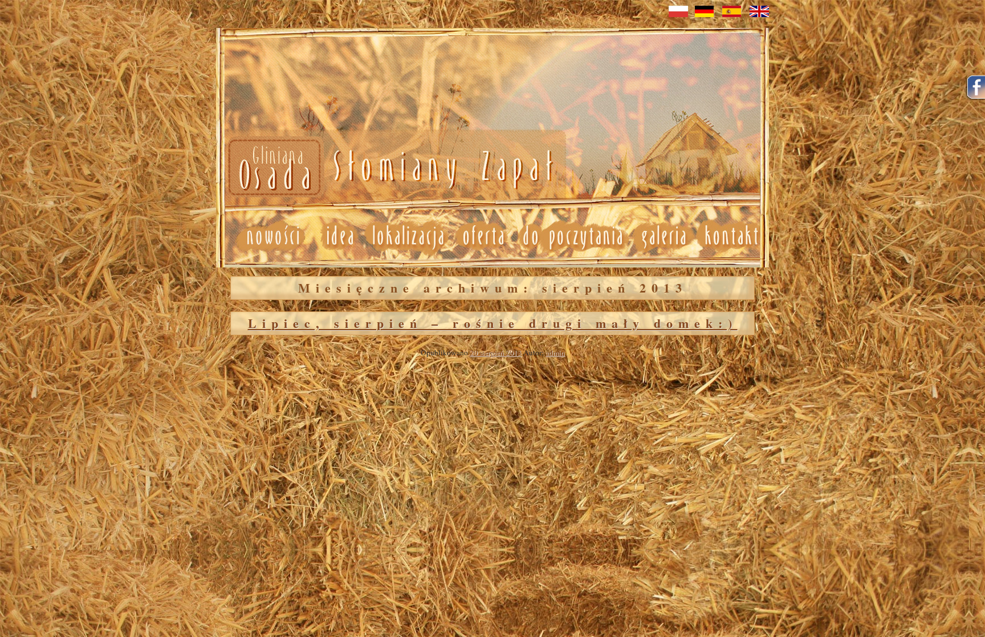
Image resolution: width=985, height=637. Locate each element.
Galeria (663, 236)
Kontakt (732, 236)
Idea (335, 236)
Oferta (482, 236)
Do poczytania (572, 236)
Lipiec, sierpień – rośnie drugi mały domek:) (493, 323)
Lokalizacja (407, 236)
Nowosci (388, 168)
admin (555, 352)
